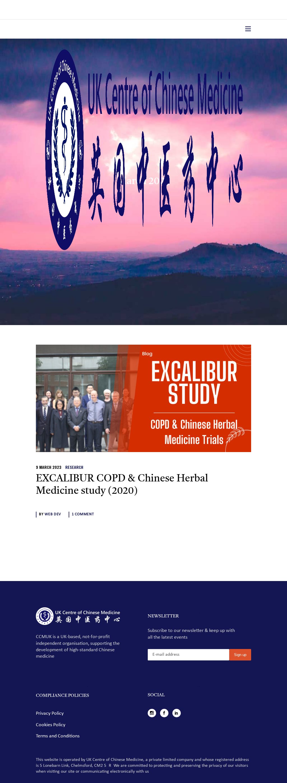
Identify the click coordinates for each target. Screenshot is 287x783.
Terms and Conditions (58, 736)
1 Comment (83, 514)
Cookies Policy (50, 725)
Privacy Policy (50, 713)
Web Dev (53, 514)
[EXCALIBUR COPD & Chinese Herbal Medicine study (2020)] (143, 398)
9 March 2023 (48, 467)
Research (74, 467)
